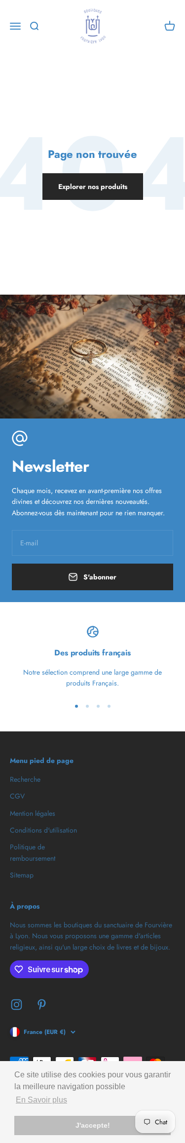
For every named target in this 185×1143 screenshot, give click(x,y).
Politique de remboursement (32, 852)
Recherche (25, 779)
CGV (17, 796)
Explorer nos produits (92, 186)
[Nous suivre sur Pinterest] (41, 1004)
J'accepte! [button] (92, 1125)
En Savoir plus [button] (41, 1100)
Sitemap (22, 875)
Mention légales (32, 813)
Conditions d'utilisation (43, 830)
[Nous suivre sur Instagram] (16, 1004)
